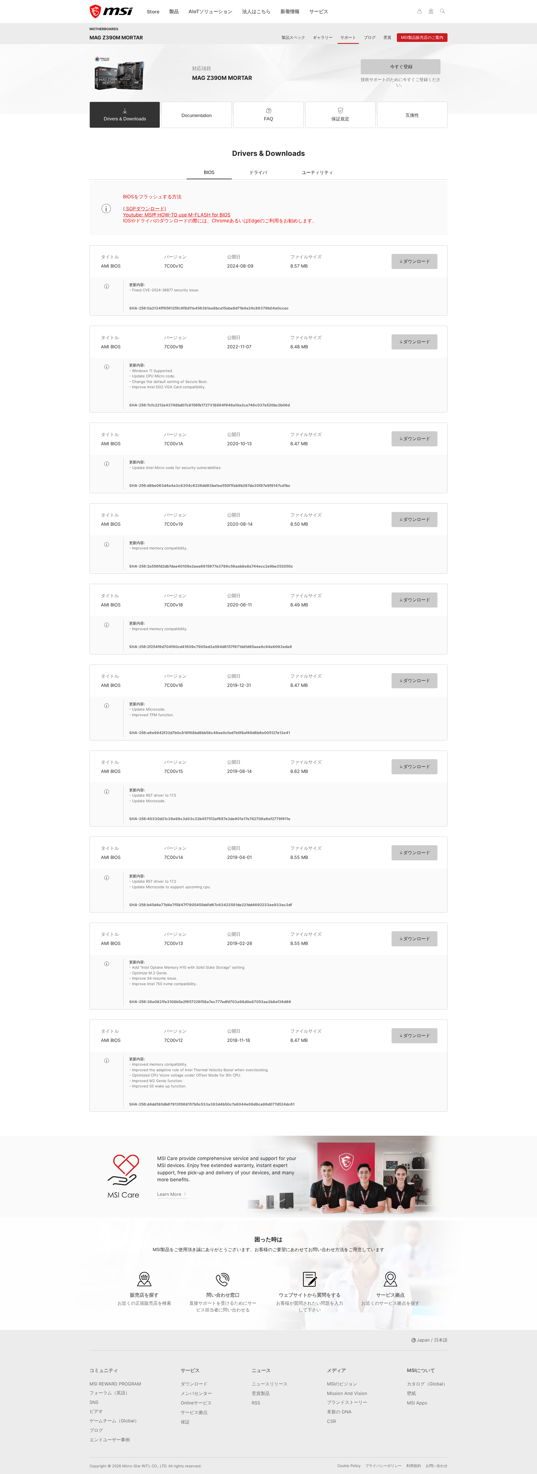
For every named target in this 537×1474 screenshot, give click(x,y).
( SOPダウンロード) (144, 208)
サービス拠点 (390, 1299)
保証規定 (340, 118)
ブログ (370, 37)
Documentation (197, 115)
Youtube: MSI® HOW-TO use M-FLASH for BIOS (176, 215)
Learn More (170, 1194)
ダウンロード (416, 261)
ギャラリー (323, 37)
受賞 (387, 37)
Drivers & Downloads (125, 118)
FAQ (268, 118)
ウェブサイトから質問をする (309, 1302)
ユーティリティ (317, 172)
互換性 (412, 115)
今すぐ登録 (401, 66)
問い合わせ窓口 (222, 1302)
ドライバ (258, 172)
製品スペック (293, 37)
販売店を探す (144, 1299)
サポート (348, 37)
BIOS (209, 172)
